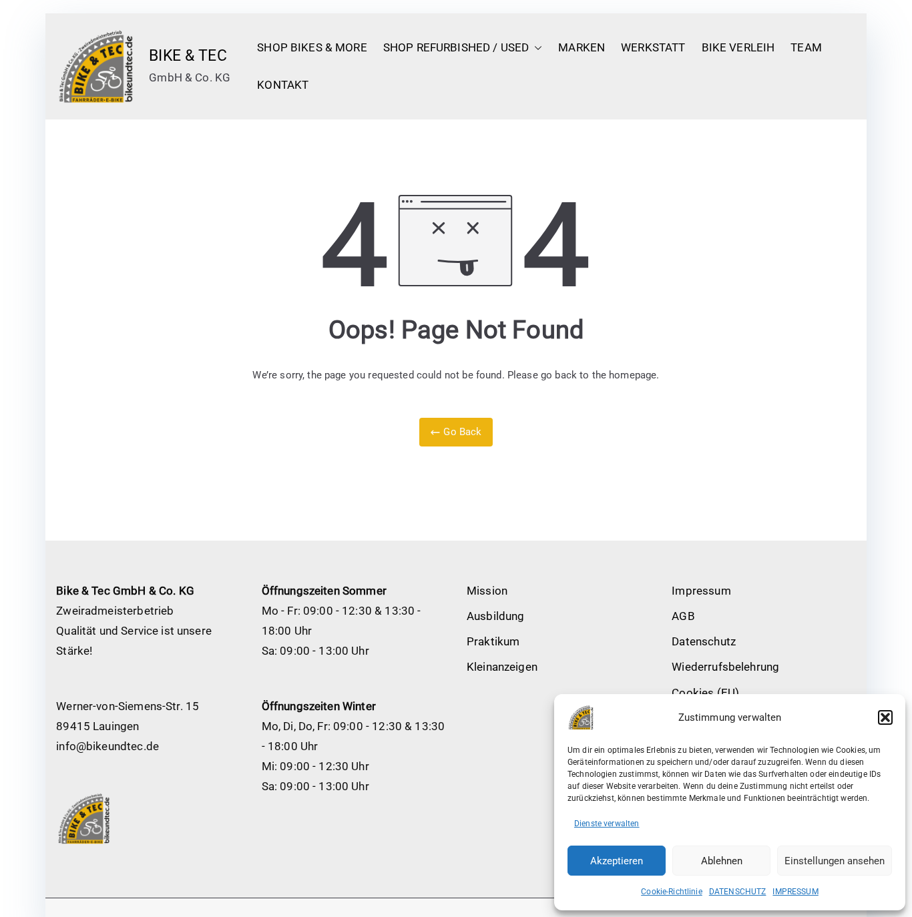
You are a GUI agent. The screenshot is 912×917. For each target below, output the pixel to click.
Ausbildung (496, 616)
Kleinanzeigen (502, 666)
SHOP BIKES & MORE (312, 47)
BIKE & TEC (188, 56)
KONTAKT (282, 84)
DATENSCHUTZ (737, 891)
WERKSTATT (653, 47)
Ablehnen (721, 861)
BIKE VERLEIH (738, 47)
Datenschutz (704, 641)
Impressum (701, 590)
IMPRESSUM (795, 891)
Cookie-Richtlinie (671, 891)
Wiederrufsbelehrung (725, 666)
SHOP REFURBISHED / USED (456, 47)
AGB (683, 616)
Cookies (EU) (705, 692)
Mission (487, 590)
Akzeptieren (616, 861)
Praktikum (493, 641)
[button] (885, 717)
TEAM (806, 47)
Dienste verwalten (607, 823)
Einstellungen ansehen (834, 861)
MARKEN (581, 47)
